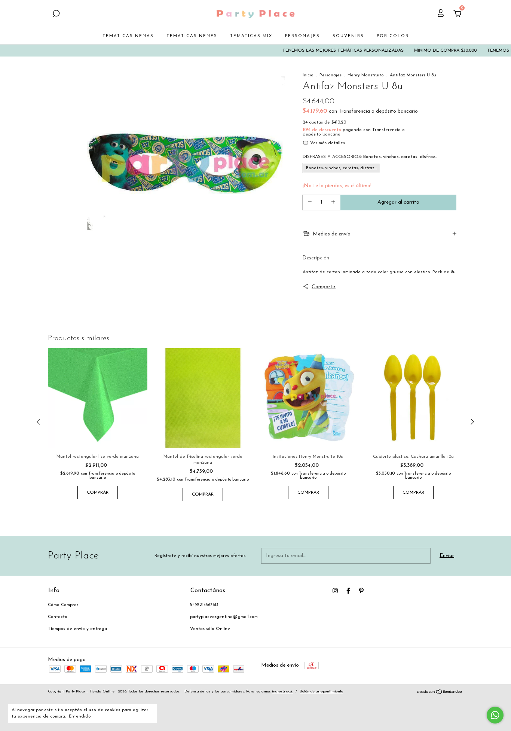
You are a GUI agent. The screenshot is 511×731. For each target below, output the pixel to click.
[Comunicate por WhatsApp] (495, 715)
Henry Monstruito (366, 75)
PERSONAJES (302, 36)
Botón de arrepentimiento (321, 691)
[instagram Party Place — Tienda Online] (335, 591)
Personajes (330, 75)
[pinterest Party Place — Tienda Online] (361, 591)
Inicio (308, 75)
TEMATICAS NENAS (128, 36)
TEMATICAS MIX (251, 36)
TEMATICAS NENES (191, 36)
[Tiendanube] (439, 693)
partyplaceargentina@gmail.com (224, 617)
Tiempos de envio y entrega (77, 629)
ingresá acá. (282, 691)
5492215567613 (204, 605)
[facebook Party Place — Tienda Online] (348, 591)
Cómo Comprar (63, 605)
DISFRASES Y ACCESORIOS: (370, 157)
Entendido (80, 716)
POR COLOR (393, 36)
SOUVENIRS (348, 36)
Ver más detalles (327, 143)
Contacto (57, 617)
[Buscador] (56, 14)
